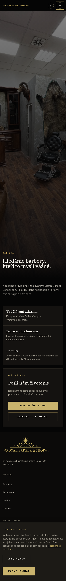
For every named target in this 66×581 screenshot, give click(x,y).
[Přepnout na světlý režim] (50, 5)
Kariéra (6, 500)
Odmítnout (16, 559)
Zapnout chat (18, 571)
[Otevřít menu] (60, 5)
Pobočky (7, 484)
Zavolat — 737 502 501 (33, 416)
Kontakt (7, 508)
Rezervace (8, 492)
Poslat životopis (33, 405)
